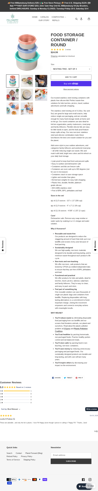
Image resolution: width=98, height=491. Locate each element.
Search (9, 453)
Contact (19, 453)
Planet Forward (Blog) (33, 453)
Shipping (54, 56)
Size (52, 64)
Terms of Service (13, 460)
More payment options (71, 89)
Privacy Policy (26, 456)
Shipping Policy (29, 460)
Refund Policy (12, 456)
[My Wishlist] (85, 18)
